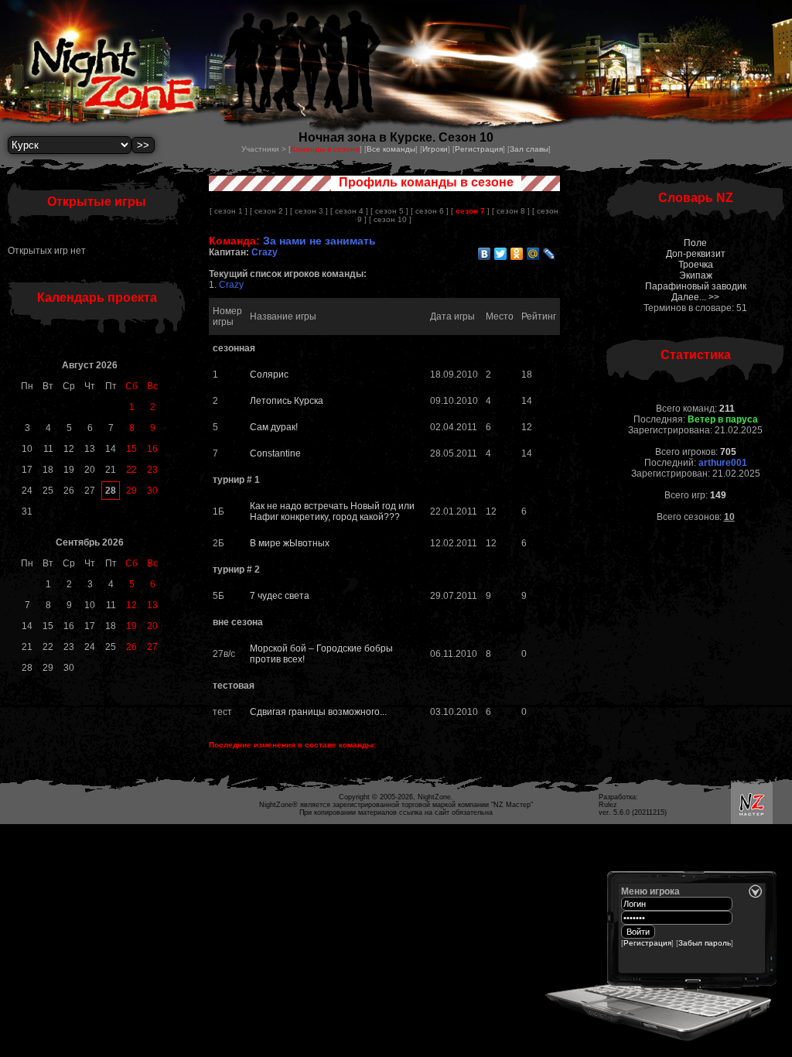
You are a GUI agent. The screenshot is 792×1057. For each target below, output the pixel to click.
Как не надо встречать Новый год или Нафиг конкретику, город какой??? (332, 511)
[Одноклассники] (517, 254)
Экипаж (695, 275)
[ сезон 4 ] (349, 211)
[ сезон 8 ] (511, 211)
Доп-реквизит (695, 253)
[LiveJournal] (549, 254)
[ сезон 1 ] (229, 211)
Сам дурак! (274, 427)
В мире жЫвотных (289, 543)
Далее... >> (695, 297)
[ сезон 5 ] (389, 211)
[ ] (470, 211)
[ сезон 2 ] (269, 211)
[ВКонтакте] (484, 254)
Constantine (275, 453)
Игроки (435, 149)
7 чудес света (279, 595)
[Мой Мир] (533, 254)
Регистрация (479, 149)
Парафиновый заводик (695, 286)
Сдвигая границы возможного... (318, 711)
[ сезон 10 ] (390, 219)
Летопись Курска (286, 400)
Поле (695, 243)
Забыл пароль (704, 943)
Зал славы (529, 149)
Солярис (269, 374)
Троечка (695, 264)
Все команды (391, 149)
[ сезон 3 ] (309, 211)
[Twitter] (501, 254)
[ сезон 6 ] (430, 211)
